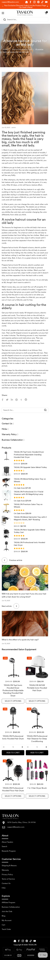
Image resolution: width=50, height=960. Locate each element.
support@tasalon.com (10, 2)
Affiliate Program (8, 902)
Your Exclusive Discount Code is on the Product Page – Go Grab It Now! (25, 6)
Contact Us (6, 883)
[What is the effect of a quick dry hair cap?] (25, 623)
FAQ (3, 888)
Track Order (6, 929)
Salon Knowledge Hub (22, 49)
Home (5, 49)
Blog (3, 916)
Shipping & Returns (9, 866)
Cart (3, 925)
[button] (46, 13)
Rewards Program (9, 851)
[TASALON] (24, 13)
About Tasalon (7, 842)
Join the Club (7, 911)
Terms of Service (8, 879)
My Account (6, 920)
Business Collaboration (11, 907)
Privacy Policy (7, 874)
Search (4, 846)
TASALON (32, 945)
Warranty (5, 870)
